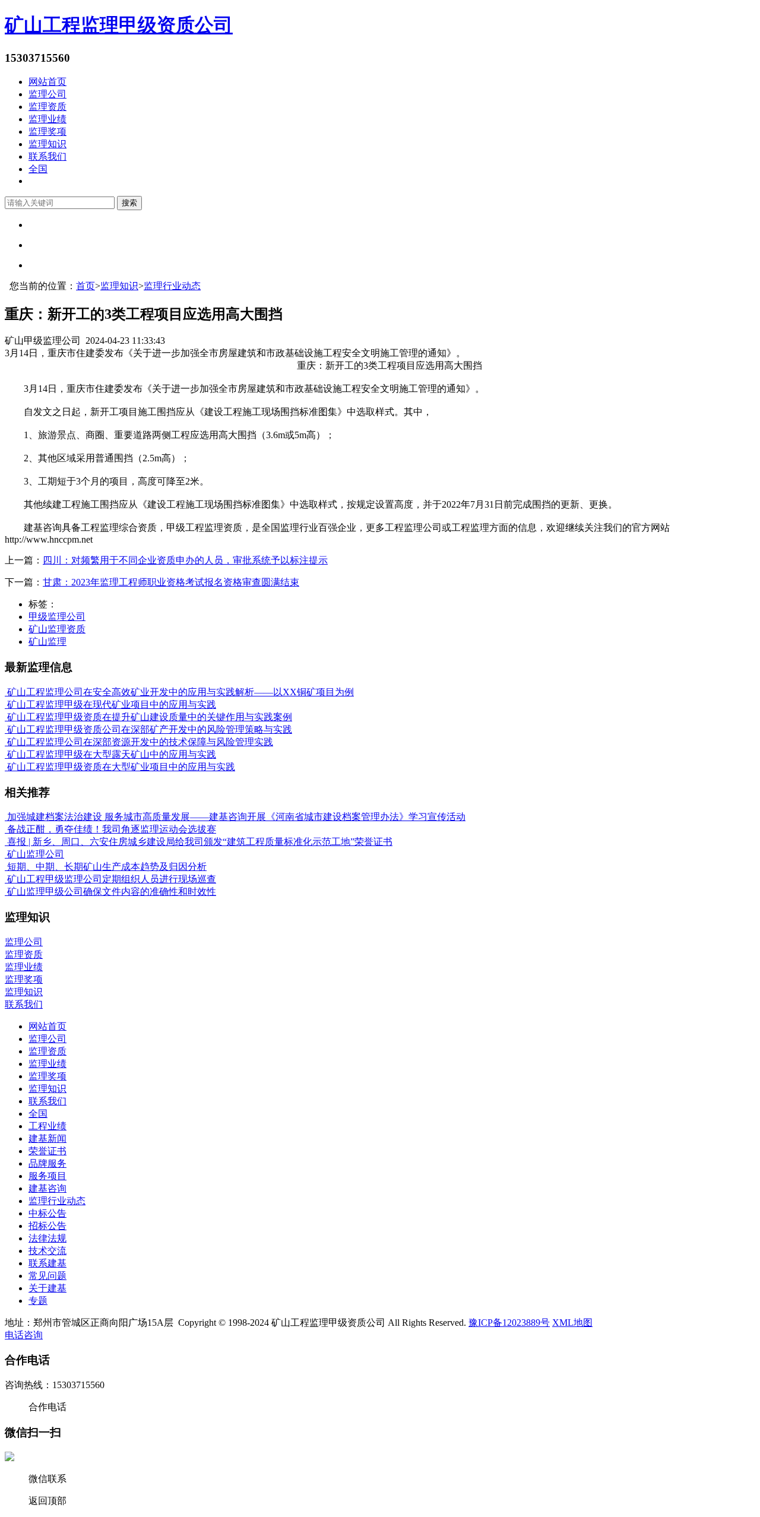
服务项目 (47, 1176)
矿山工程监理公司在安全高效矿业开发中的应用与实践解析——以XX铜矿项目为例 (179, 692)
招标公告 (47, 1226)
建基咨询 (47, 1188)
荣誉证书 (47, 1151)
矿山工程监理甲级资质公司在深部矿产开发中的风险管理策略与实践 (148, 729)
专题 (38, 1301)
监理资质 (47, 107)
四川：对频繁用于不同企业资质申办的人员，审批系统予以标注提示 (185, 560)
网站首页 (47, 82)
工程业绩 (47, 1126)
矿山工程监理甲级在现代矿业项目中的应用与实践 (110, 704)
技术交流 (47, 1251)
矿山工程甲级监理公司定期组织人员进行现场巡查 (110, 879)
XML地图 (572, 1323)
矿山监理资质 (57, 629)
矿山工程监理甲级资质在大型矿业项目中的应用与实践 (120, 767)
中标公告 (47, 1213)
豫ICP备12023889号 (509, 1323)
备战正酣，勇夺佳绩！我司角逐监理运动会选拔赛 (110, 829)
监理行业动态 (172, 286)
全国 (38, 169)
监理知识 (47, 144)
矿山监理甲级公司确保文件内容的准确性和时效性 (110, 891)
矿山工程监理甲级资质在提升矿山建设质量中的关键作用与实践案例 (148, 717)
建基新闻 (47, 1138)
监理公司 (47, 94)
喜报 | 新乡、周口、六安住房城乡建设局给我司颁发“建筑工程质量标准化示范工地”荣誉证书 (198, 842)
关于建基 (47, 1288)
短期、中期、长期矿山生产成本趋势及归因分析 (106, 867)
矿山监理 (47, 641)
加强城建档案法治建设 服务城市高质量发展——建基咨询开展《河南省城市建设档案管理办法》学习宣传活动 (235, 817)
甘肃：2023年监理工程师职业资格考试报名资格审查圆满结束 (171, 582)
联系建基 (47, 1263)
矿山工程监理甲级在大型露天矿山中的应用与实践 (110, 754)
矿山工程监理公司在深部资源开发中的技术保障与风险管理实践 (139, 742)
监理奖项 (47, 131)
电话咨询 (24, 1335)
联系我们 (47, 156)
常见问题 (47, 1276)
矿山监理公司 (34, 854)
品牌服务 (47, 1163)
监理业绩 (47, 119)
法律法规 (47, 1238)
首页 (85, 286)
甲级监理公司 (57, 617)
